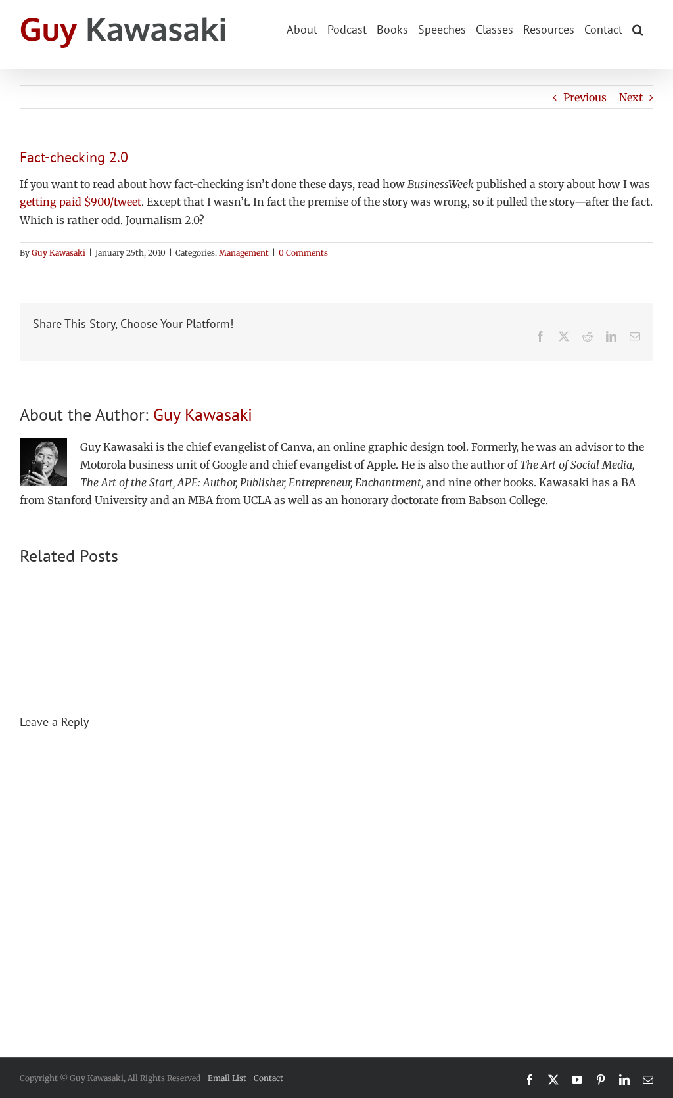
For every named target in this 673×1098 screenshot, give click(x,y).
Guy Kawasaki (58, 253)
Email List (227, 1078)
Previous (585, 97)
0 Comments (303, 253)
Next (631, 97)
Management (244, 253)
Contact (268, 1078)
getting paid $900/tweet (80, 201)
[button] (637, 28)
